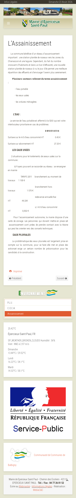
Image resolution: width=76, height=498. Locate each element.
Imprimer (17, 271)
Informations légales (42, 486)
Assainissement (15, 313)
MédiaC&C (38, 490)
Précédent (16, 278)
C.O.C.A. (11, 308)
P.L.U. (10, 302)
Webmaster (24, 486)
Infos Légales (10, 2)
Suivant (61, 278)
